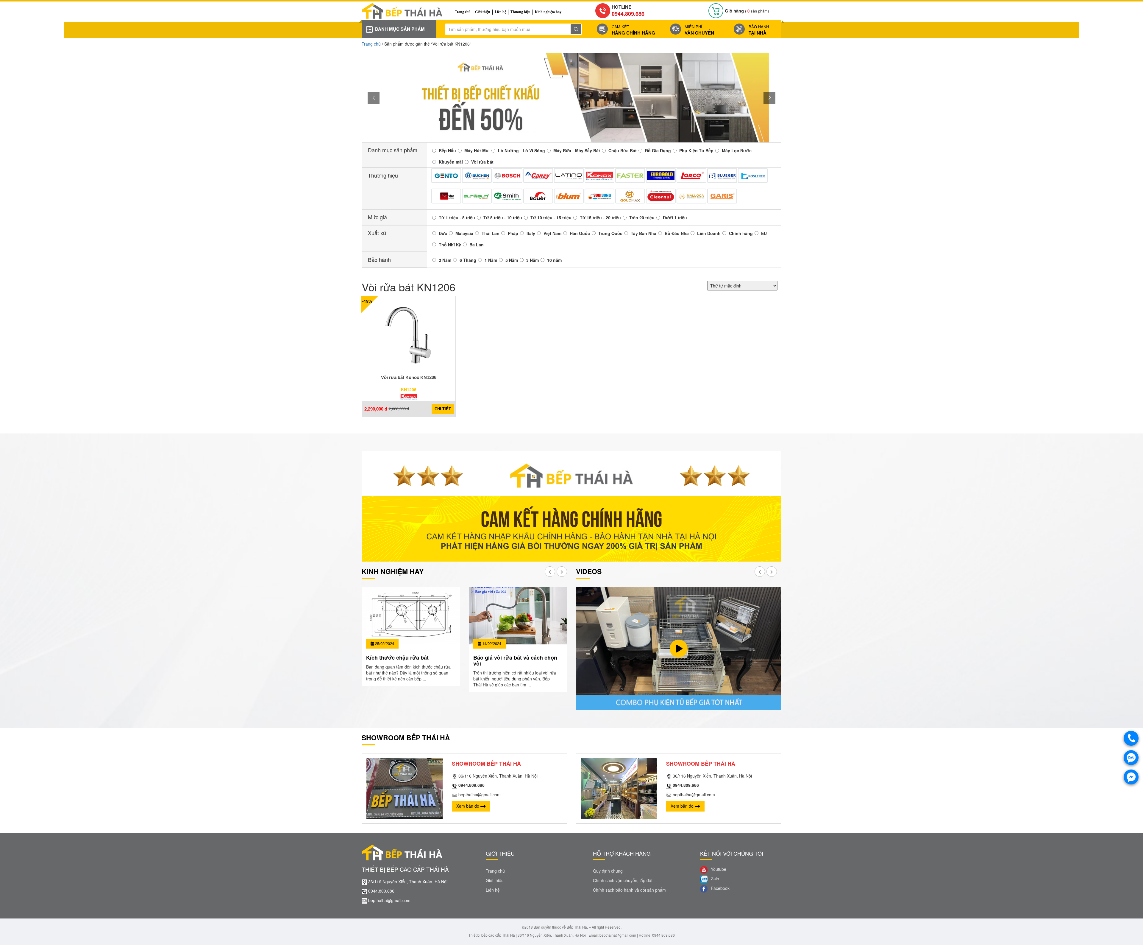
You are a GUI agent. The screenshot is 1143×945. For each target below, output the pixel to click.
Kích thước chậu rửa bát (397, 657)
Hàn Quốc (580, 233)
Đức (443, 233)
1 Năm (491, 260)
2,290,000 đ (375, 409)
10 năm (554, 260)
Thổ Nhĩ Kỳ (450, 245)
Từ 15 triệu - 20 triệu (600, 217)
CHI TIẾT (443, 409)
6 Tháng (468, 260)
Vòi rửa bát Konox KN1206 (408, 377)
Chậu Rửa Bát (622, 150)
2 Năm (445, 260)
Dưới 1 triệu (675, 217)
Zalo (714, 879)
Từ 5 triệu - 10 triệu (502, 217)
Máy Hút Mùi (477, 150)
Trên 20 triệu (642, 217)
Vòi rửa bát (482, 162)
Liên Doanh (709, 233)
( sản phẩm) (747, 11)
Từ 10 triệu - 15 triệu (551, 217)
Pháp (513, 233)
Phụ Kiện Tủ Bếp (696, 150)
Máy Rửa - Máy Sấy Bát (576, 150)
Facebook (720, 888)
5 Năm (511, 260)
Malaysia (464, 233)
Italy (531, 233)
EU (764, 233)
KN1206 (408, 389)
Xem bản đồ (468, 806)
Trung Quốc (610, 233)
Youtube (718, 869)
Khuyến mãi (451, 162)
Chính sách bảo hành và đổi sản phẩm (629, 890)
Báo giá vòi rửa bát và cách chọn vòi (515, 660)
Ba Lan (476, 245)
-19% (367, 301)
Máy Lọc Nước (737, 150)
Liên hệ (500, 12)
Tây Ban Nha (643, 233)
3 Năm (532, 260)
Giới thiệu (482, 12)
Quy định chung (608, 871)
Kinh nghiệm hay (548, 12)
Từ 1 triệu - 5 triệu (457, 217)
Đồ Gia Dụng (658, 150)
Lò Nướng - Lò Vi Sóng (521, 150)
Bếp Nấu (447, 150)
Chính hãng (741, 233)
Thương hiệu (520, 12)
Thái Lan (490, 233)
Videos (589, 571)
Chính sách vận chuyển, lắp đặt (622, 880)
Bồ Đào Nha (677, 233)
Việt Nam (552, 233)
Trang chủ (463, 12)
